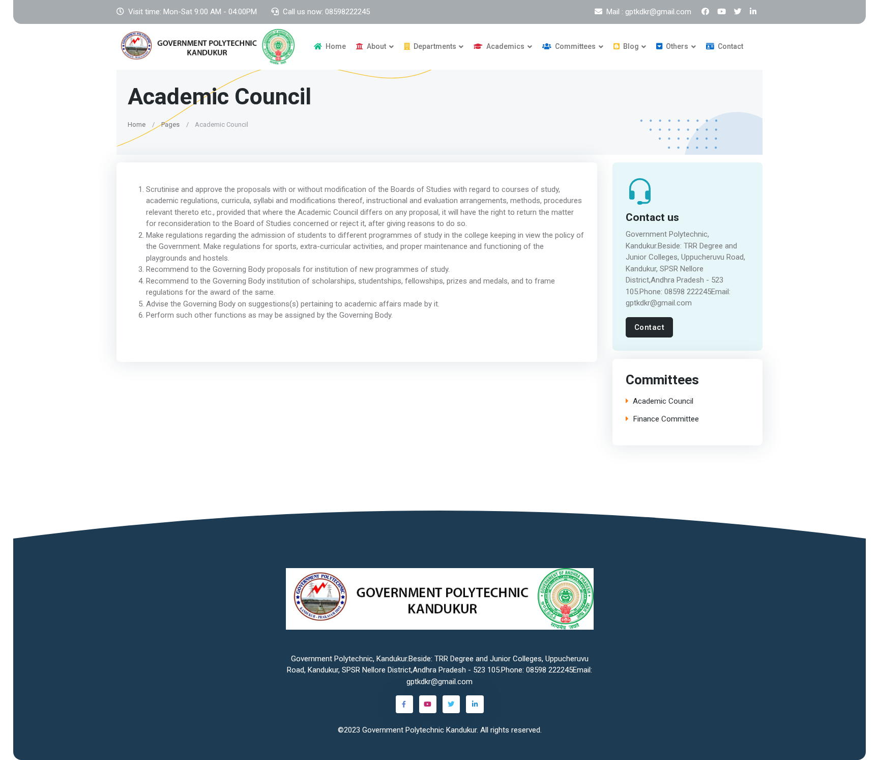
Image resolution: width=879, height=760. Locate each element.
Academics (504, 46)
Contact (729, 46)
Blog (630, 46)
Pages (170, 124)
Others (676, 46)
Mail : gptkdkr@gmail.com (648, 11)
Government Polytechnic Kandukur (419, 730)
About (375, 46)
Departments (434, 46)
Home (335, 46)
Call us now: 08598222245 (326, 11)
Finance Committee (666, 419)
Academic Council (663, 401)
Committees (574, 46)
